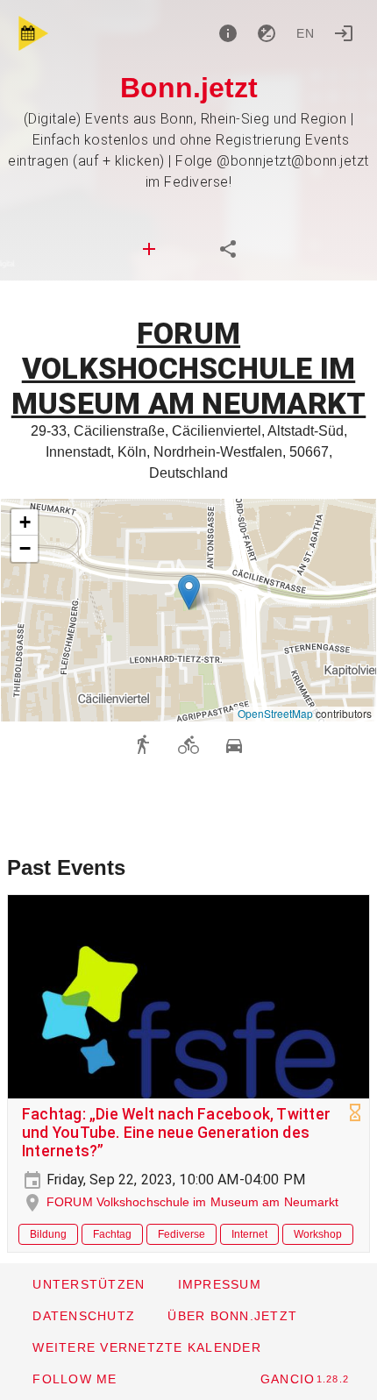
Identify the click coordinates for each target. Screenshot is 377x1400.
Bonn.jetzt (189, 87)
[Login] (343, 33)
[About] (228, 33)
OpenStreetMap (275, 713)
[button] (189, 592)
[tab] (149, 249)
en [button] (306, 33)
